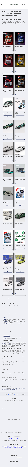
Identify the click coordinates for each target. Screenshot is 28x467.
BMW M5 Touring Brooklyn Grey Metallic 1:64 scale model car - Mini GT (20, 290)
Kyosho (18, 438)
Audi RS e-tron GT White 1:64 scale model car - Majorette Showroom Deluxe (20, 202)
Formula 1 (5, 338)
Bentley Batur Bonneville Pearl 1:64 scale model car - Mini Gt (7, 223)
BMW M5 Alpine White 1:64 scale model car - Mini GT (7, 289)
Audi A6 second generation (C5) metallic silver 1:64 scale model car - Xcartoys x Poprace (8, 202)
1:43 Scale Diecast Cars (13, 389)
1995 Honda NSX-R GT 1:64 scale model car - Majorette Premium (7, 90)
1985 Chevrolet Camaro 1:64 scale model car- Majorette (7, 68)
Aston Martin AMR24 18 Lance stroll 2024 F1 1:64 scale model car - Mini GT (20, 135)
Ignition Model (18, 446)
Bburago (13, 447)
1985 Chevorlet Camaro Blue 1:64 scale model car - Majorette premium (20, 46)
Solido (16, 438)
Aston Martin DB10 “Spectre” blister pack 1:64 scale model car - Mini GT (8, 156)
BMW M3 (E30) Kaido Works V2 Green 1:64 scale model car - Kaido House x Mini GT (20, 246)
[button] (1, 5)
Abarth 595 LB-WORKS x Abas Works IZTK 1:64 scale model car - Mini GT (20, 112)
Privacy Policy (9, 400)
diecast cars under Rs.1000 (6, 343)
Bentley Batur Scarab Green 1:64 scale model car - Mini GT (19, 223)
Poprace (5, 446)
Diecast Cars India (17, 388)
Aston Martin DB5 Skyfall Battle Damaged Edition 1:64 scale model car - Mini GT (20, 157)
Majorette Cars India (7, 389)
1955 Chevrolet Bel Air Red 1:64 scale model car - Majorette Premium (8, 46)
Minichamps (24, 446)
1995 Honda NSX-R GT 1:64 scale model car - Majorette (19, 68)
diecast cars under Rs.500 (20, 342)
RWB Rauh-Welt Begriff (7, 336)
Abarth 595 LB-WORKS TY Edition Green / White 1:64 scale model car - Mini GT (7, 113)
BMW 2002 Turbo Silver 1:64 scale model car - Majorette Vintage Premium (7, 246)
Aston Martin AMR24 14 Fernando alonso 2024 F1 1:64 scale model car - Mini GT (7, 135)
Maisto (22, 447)
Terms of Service (18, 400)
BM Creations (13, 446)
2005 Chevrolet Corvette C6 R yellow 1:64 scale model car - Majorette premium (20, 90)
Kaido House (5, 321)
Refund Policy (13, 400)
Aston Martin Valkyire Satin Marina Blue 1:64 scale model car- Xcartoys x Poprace (20, 179)
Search (6, 400)
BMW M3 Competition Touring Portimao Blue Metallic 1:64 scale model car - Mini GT (7, 268)
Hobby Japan (7, 447)
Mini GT (3, 446)
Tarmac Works (6, 323)
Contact (22, 400)
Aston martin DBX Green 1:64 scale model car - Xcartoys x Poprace (7, 179)
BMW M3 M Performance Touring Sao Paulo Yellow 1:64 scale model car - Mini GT (20, 268)
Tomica (5, 319)
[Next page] (19, 298)
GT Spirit (13, 438)
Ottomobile (10, 438)
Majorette (5, 317)
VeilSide (5, 337)
